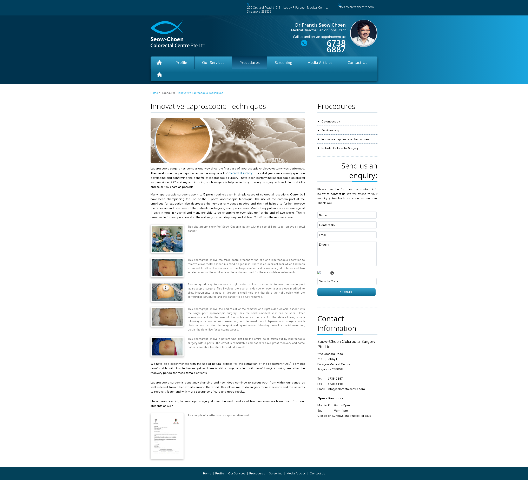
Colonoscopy (331, 121)
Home (154, 92)
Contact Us (357, 62)
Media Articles (319, 62)
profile (181, 62)
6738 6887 (336, 46)
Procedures (249, 62)
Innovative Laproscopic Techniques (200, 92)
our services (213, 62)
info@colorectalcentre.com (356, 7)
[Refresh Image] (331, 272)
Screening (283, 62)
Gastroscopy (330, 130)
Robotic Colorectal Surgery (340, 148)
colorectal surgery (240, 173)
